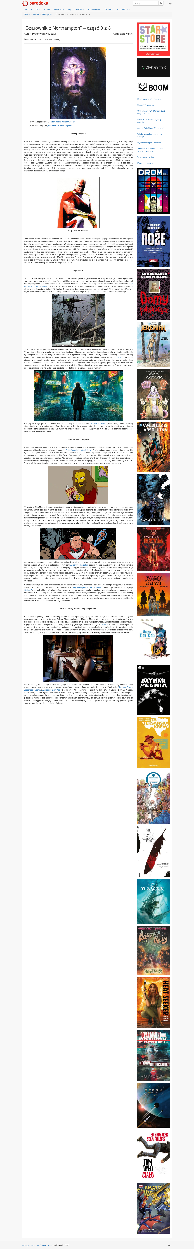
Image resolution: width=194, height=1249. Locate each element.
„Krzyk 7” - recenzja (145, 163)
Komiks (47, 9)
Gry (69, 9)
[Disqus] (78, 744)
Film (38, 9)
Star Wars (79, 9)
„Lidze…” (120, 357)
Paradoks (109, 9)
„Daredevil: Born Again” (52, 689)
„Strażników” (86, 450)
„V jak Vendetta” (72, 450)
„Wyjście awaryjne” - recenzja (149, 142)
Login (170, 3)
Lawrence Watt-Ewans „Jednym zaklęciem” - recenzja (150, 150)
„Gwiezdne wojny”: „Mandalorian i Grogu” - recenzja (151, 112)
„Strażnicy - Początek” (79, 564)
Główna (27, 14)
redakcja (25, 1245)
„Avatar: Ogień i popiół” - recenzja (151, 128)
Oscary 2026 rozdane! (146, 157)
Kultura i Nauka (123, 9)
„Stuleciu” (105, 624)
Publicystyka (47, 14)
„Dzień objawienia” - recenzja (149, 99)
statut (32, 1245)
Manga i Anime (94, 9)
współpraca (41, 1245)
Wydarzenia (59, 9)
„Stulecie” (28, 590)
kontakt (51, 1245)
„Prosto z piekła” (98, 423)
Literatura (28, 9)
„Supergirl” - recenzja (145, 105)
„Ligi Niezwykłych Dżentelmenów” (87, 587)
